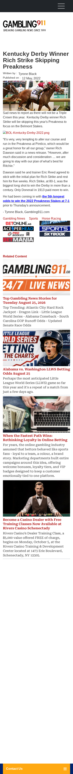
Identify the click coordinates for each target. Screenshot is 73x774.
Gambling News (14, 218)
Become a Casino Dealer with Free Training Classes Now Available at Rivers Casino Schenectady (32, 524)
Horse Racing (51, 218)
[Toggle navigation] (61, 6)
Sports (33, 218)
